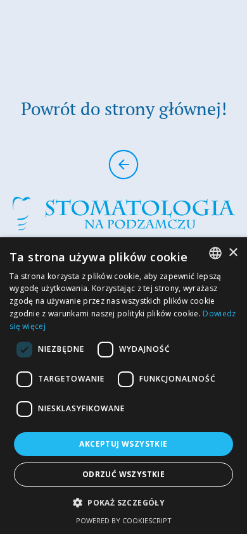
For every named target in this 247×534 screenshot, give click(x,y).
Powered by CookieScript (124, 520)
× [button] (233, 253)
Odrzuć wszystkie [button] (123, 474)
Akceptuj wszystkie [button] (123, 443)
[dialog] (123, 385)
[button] (123, 503)
